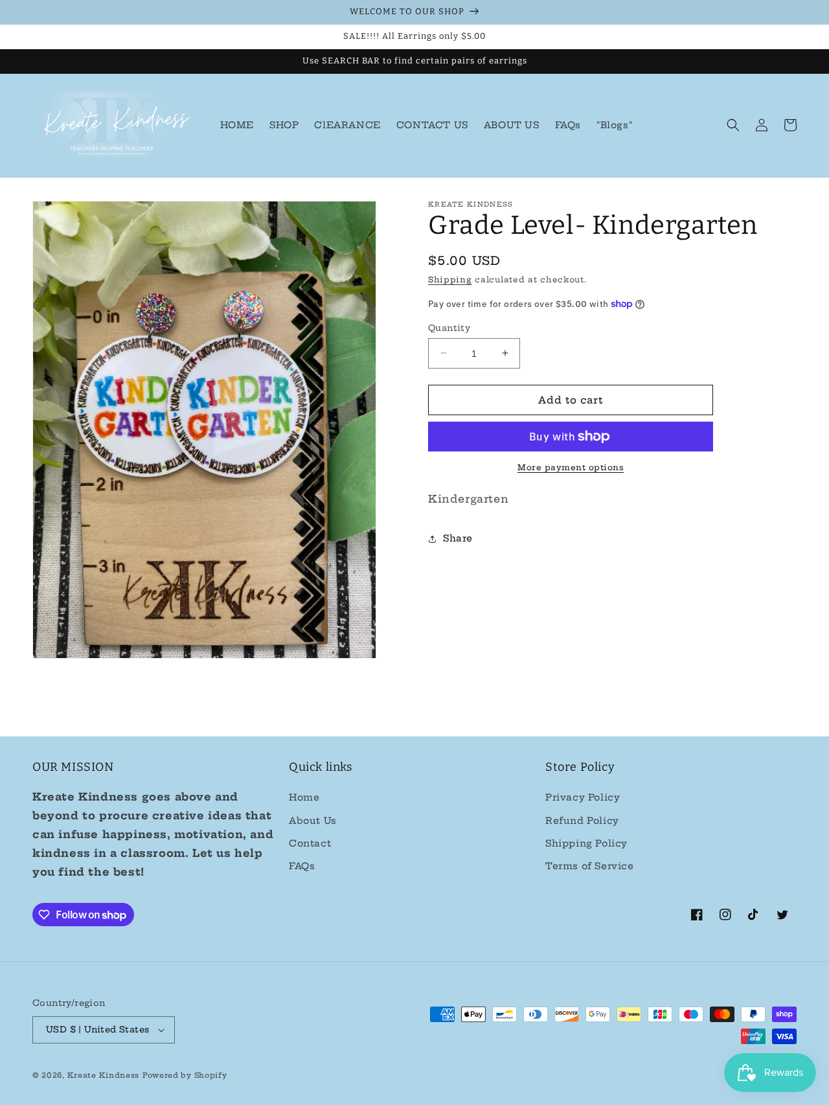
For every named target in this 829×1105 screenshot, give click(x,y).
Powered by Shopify (184, 1075)
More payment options (570, 467)
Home (304, 797)
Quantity (449, 327)
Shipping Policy (586, 843)
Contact (310, 843)
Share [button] (458, 538)
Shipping (450, 279)
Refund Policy (582, 820)
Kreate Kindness (103, 1075)
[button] (733, 125)
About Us (313, 820)
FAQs (302, 866)
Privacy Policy (582, 797)
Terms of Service (589, 866)
